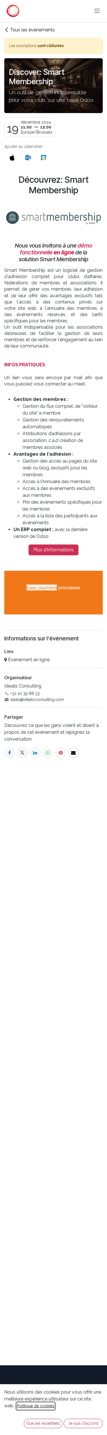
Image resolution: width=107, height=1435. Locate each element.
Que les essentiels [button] (43, 1423)
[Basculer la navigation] (97, 11)
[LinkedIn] (35, 752)
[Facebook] (9, 752)
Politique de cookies (35, 1406)
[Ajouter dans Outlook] (28, 157)
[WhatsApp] (48, 752)
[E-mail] (73, 752)
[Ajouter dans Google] (43, 157)
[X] (22, 752)
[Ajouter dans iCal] (12, 157)
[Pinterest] (60, 752)
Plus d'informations (53, 549)
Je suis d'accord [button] (83, 1423)
